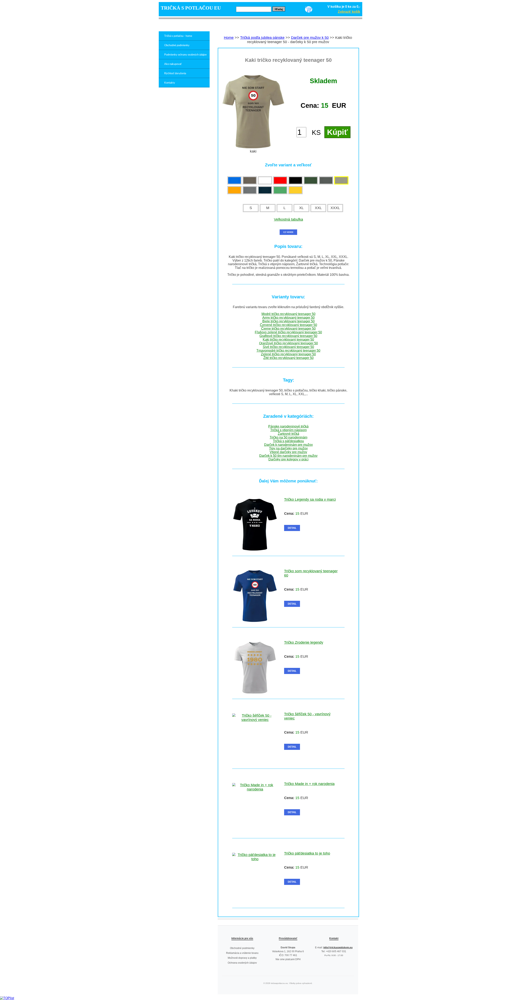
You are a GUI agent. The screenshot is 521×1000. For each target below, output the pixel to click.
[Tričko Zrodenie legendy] (255, 692)
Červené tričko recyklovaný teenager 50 (288, 325)
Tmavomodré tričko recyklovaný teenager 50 (288, 350)
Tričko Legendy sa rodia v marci (310, 499)
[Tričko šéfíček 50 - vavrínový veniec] (255, 720)
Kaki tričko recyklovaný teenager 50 (288, 339)
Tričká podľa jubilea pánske (262, 38)
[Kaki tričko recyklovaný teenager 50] (253, 147)
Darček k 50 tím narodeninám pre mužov (288, 455)
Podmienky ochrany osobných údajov (185, 54)
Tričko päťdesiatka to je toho (307, 853)
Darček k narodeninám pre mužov (288, 444)
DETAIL (292, 528)
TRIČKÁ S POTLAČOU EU (191, 8)
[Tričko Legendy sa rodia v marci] (255, 549)
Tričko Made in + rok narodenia (309, 784)
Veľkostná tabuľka (288, 219)
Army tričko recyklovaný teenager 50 (288, 317)
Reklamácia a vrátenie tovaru (242, 953)
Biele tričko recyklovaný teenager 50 (288, 321)
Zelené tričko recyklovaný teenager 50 (288, 354)
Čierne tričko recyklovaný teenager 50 (288, 328)
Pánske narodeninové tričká (288, 426)
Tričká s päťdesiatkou (288, 441)
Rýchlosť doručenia (175, 73)
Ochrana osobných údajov (242, 962)
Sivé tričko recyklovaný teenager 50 (288, 347)
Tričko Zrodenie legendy (303, 642)
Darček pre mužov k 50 (310, 38)
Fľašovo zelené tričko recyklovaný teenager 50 (288, 332)
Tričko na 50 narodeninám (288, 437)
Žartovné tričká (288, 433)
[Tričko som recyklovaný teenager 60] (255, 621)
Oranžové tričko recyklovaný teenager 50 (288, 343)
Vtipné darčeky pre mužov (288, 452)
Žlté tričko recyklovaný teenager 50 (288, 358)
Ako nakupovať (173, 64)
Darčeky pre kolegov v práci (288, 459)
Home (229, 38)
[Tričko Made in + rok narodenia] (255, 789)
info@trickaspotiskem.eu (337, 947)
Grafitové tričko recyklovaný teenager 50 (288, 336)
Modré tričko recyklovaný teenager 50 (288, 314)
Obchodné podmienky (176, 45)
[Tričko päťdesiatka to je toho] (255, 859)
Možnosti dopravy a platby (242, 957)
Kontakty (169, 83)
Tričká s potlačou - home (178, 36)
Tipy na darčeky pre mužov (288, 448)
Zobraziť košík (349, 11)
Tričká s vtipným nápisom (288, 430)
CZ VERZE (288, 232)
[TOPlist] (7, 998)
